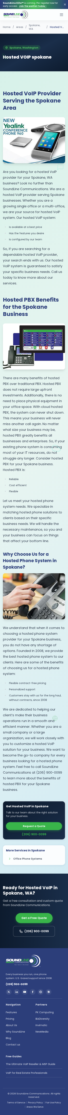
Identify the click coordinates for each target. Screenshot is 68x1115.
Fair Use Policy (53, 1102)
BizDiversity (43, 1019)
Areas (19, 27)
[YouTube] (25, 992)
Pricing (10, 1019)
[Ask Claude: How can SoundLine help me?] (48, 992)
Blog (8, 1038)
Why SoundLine (15, 1031)
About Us (11, 1025)
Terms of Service (16, 1102)
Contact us (13, 1044)
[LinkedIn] (17, 992)
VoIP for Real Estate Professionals (26, 1073)
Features (11, 1012)
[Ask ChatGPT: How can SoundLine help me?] (41, 992)
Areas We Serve (34, 1106)
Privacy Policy (35, 1102)
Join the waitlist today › (32, 6)
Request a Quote (34, 826)
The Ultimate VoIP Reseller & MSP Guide (30, 1064)
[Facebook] (33, 992)
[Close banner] (65, 4)
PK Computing (45, 1012)
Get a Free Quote (34, 918)
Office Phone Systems (27, 859)
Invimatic (41, 1025)
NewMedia (42, 1031)
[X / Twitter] (9, 992)
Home (7, 27)
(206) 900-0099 (34, 834)
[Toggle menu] (61, 14)
